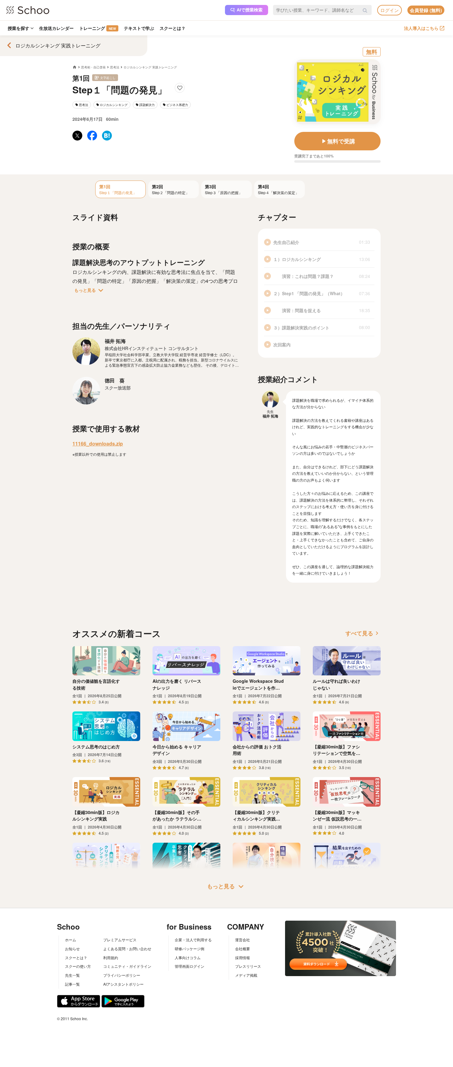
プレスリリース (248, 966)
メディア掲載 (246, 975)
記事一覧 (72, 984)
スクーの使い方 (78, 966)
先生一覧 (72, 975)
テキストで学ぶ (139, 28)
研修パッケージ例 (189, 948)
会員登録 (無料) (426, 10)
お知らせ (72, 948)
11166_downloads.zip (97, 443)
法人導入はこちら (421, 28)
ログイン (389, 10)
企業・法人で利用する (193, 939)
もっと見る (90, 290)
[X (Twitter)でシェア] (77, 136)
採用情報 (242, 957)
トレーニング (97, 28)
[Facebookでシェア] (92, 136)
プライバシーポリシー (121, 975)
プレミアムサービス (120, 939)
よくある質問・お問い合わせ (127, 948)
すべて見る (363, 633)
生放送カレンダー (56, 28)
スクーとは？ (173, 28)
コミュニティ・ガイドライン (127, 966)
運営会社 (242, 939)
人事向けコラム (188, 957)
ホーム (70, 939)
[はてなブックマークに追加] (107, 136)
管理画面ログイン (189, 966)
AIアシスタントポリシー (123, 984)
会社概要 (242, 948)
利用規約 (110, 957)
